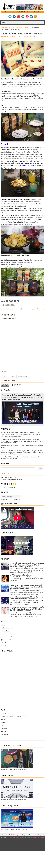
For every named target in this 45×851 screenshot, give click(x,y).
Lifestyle (4, 728)
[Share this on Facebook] (7, 301)
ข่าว (2, 634)
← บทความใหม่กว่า (7, 309)
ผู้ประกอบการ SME (6, 640)
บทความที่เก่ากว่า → (38, 309)
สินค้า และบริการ (24, 27)
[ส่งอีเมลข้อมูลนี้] (6, 305)
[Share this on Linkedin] (18, 301)
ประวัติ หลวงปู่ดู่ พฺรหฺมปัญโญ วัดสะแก (21, 575)
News (3, 719)
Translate (16, 499)
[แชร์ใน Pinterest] (14, 305)
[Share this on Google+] (12, 301)
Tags (12, 376)
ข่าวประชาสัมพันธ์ (12, 27)
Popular (5, 376)
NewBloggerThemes (38, 837)
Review (3, 625)
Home (4, 27)
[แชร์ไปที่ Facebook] (12, 305)
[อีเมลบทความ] (2, 305)
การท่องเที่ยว (5, 631)
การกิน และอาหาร (6, 628)
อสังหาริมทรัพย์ (5, 643)
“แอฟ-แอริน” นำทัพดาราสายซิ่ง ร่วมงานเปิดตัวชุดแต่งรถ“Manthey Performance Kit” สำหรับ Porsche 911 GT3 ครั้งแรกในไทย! (22, 397)
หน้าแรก (22, 309)
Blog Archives (22, 376)
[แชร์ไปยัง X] (10, 305)
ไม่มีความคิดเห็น (28, 36)
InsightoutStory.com (21, 835)
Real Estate (5, 734)
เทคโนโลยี (4, 646)
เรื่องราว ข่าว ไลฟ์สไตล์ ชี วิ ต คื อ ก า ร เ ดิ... (14, 716)
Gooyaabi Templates (15, 837)
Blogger (40, 835)
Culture (3, 722)
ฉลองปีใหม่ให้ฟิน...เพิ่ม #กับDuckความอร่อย (21, 34)
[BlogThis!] (8, 305)
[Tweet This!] (10, 301)
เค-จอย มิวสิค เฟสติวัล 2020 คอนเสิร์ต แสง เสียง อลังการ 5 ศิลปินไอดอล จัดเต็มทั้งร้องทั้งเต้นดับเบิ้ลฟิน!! (26, 598)
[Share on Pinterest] (15, 301)
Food (2, 725)
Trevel (3, 731)
